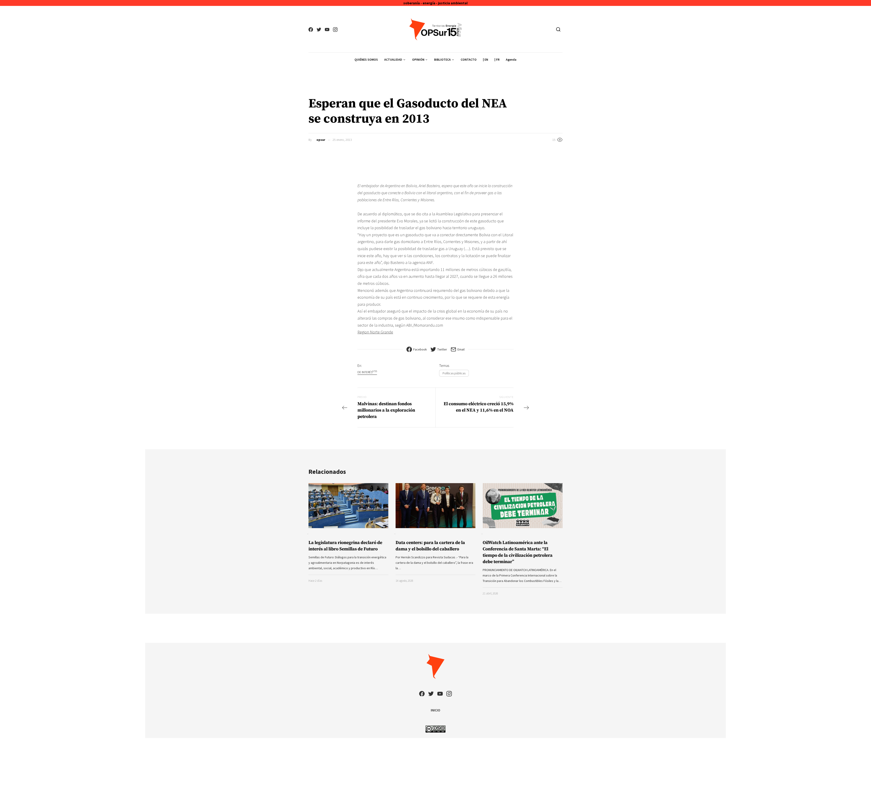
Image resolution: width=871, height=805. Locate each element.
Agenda (511, 59)
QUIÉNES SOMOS (366, 59)
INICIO (435, 710)
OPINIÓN (418, 59)
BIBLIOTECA (442, 59)
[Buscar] (558, 29)
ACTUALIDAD (393, 59)
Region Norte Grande (375, 332)
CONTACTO (469, 59)
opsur (320, 140)
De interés (367, 372)
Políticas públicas (454, 373)
